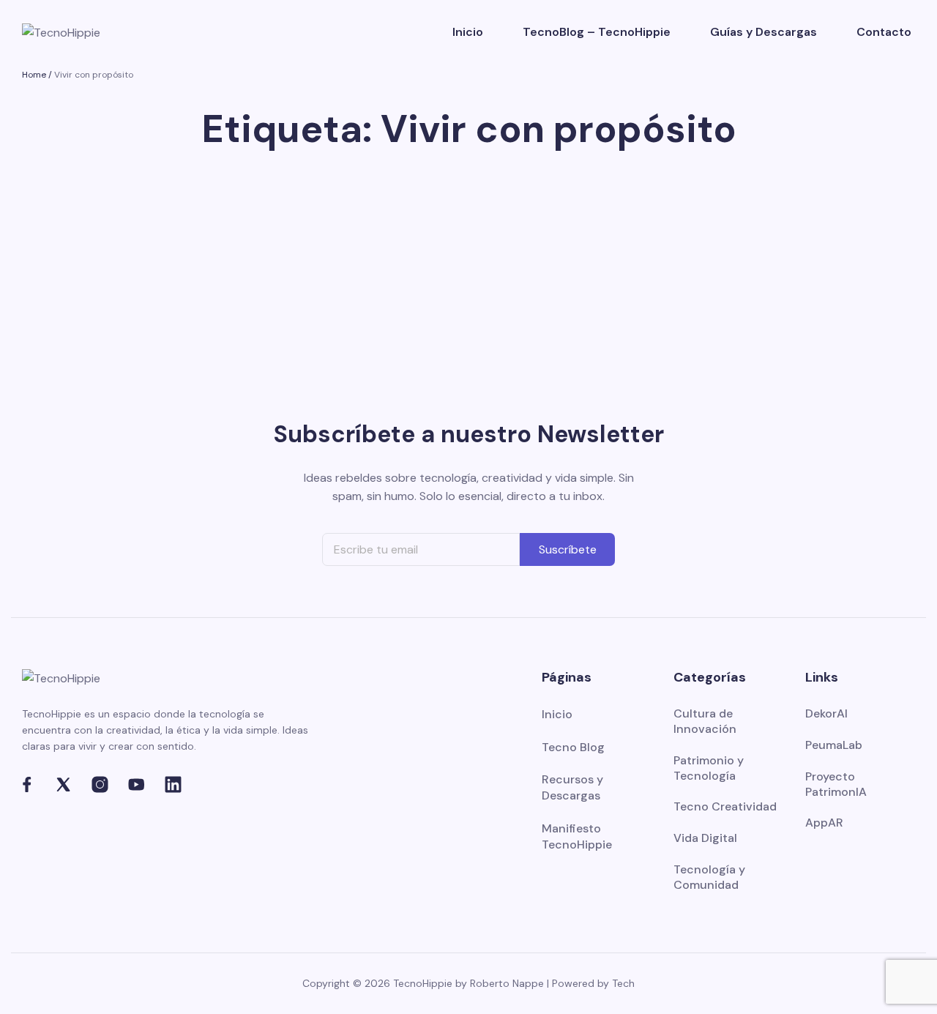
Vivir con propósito (93, 74)
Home (34, 75)
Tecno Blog (573, 747)
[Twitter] (63, 784)
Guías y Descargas (763, 32)
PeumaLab (833, 745)
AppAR (824, 823)
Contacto (883, 32)
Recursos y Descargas (572, 787)
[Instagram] (100, 784)
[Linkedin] (173, 784)
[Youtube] (136, 784)
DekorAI (826, 714)
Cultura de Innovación (704, 722)
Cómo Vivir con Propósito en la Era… (159, 262)
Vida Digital (705, 838)
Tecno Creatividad (725, 806)
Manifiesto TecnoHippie (577, 836)
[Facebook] (27, 784)
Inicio (467, 32)
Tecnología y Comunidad (709, 877)
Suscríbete (568, 549)
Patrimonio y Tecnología (708, 768)
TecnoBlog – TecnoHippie (597, 32)
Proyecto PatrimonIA (836, 784)
